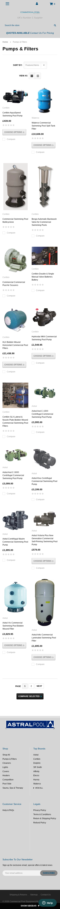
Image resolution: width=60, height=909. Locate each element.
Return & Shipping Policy (44, 818)
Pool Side (6, 784)
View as (23, 76)
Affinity (36, 771)
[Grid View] (32, 76)
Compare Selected (29, 696)
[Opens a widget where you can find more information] (47, 903)
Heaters (6, 775)
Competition (8, 779)
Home (5, 42)
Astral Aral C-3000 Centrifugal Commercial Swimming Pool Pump (13, 475)
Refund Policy (39, 822)
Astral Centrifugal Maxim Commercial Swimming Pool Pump (15, 542)
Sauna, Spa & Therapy (12, 788)
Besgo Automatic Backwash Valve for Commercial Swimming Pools (44, 222)
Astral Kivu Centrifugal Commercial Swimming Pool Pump (44, 481)
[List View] (38, 76)
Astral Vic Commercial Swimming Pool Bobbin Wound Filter (13, 626)
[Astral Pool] (30, 724)
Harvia (36, 779)
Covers (5, 771)
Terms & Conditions (42, 814)
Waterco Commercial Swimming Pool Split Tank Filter (43, 126)
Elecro (36, 775)
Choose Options (13, 132)
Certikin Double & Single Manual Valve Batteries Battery (43, 277)
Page (18, 686)
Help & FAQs (8, 810)
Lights (5, 767)
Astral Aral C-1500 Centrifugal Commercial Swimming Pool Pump (42, 414)
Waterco (37, 784)
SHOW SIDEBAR (29, 906)
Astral (35, 755)
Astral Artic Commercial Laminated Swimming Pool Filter (44, 638)
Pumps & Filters (20, 42)
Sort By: (17, 65)
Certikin (36, 759)
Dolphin (36, 763)
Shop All (6, 755)
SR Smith (37, 767)
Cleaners (6, 763)
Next (39, 686)
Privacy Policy (39, 810)
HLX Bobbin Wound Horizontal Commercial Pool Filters (15, 345)
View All (39, 788)
